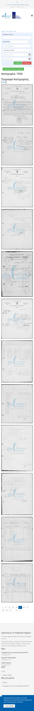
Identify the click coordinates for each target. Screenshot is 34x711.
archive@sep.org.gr (23, 4)
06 (23, 607)
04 (16, 607)
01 (6, 607)
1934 (14, 31)
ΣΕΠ (3, 671)
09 (6, 610)
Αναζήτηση (18, 63)
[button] (17, 46)
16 (17, 610)
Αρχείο (3, 31)
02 (9, 607)
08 (3, 610)
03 (13, 607)
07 (27, 607)
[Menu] (32, 14)
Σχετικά (4, 682)
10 (10, 610)
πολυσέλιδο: (6, 41)
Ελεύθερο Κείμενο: (8, 34)
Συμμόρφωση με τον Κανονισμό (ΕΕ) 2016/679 (15, 686)
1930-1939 (9, 31)
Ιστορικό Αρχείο (7, 675)
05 (20, 607)
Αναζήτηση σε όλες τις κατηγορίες (13, 69)
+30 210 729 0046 (11, 4)
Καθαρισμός (26, 63)
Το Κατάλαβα (9, 706)
